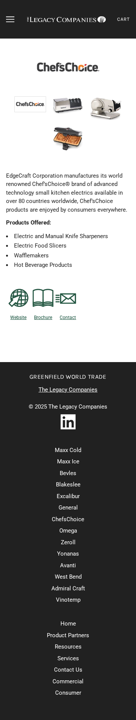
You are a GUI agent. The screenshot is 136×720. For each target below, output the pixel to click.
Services (68, 658)
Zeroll (68, 542)
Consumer (68, 692)
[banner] (66, 19)
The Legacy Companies (68, 389)
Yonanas (68, 553)
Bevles (68, 473)
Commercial (68, 681)
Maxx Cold (68, 450)
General (68, 507)
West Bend (68, 576)
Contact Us (68, 669)
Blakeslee (68, 484)
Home (68, 623)
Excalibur (68, 496)
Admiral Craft (68, 588)
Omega (68, 530)
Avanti (68, 565)
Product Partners (68, 635)
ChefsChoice (68, 519)
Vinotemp (68, 599)
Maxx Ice (68, 461)
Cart (123, 19)
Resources (68, 646)
